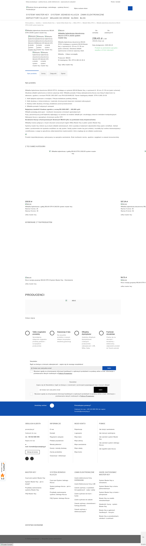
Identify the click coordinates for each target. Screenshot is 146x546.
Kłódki (74, 18)
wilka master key (67, 64)
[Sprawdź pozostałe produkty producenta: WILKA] (61, 30)
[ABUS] (73, 307)
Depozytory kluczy (37, 18)
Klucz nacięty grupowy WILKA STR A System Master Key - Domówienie (49, 280)
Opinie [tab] (63, 73)
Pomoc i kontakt (115, 2)
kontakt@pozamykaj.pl (82, 411)
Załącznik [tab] (53, 73)
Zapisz (109, 368)
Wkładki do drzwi (60, 18)
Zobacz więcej (30, 318)
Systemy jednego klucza (65, 15)
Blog (83, 18)
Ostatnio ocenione (34, 525)
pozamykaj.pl (34, 538)
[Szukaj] (130, 8)
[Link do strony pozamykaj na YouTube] (32, 458)
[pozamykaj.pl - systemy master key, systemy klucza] (50, 8)
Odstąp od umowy (32, 452)
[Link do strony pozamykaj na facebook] (52, 405)
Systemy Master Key (37, 15)
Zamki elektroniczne (92, 15)
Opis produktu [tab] (32, 73)
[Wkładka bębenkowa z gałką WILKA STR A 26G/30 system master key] (73, 174)
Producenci (34, 294)
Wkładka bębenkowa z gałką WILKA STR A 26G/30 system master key (48, 206)
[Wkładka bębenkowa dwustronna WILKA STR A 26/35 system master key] (40, 32)
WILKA (68, 58)
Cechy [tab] (43, 73)
